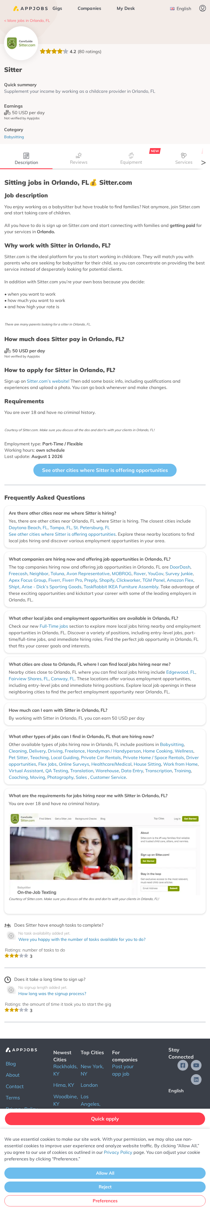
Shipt (14, 586)
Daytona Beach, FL (28, 527)
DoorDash (180, 567)
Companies (89, 8)
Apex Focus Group (27, 580)
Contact (15, 1086)
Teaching (39, 757)
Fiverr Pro (72, 580)
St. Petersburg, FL (92, 527)
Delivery (37, 751)
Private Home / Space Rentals (153, 757)
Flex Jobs (47, 764)
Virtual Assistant (26, 770)
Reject (105, 1186)
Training (182, 770)
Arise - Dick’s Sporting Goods (51, 586)
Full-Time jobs (54, 626)
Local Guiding (65, 757)
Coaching (18, 777)
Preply (90, 580)
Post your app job (123, 1070)
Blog (11, 1064)
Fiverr (54, 580)
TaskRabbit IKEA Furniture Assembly (121, 586)
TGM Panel (153, 580)
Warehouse (107, 770)
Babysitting (172, 744)
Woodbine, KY (65, 1100)
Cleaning (18, 751)
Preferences (105, 1200)
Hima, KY (63, 1085)
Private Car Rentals (101, 757)
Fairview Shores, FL (29, 678)
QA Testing (56, 770)
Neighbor (39, 573)
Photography (60, 777)
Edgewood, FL (180, 672)
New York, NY (92, 1070)
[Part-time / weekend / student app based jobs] (30, 8)
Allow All (105, 1173)
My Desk (126, 8)
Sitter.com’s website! (48, 381)
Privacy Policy (118, 1152)
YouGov (155, 573)
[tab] (26, 159)
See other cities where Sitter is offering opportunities (105, 470)
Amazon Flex (180, 580)
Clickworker (128, 580)
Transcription (158, 770)
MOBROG (122, 573)
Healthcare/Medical (111, 764)
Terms (13, 1097)
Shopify (106, 580)
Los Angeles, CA (90, 1103)
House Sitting (147, 764)
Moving (37, 777)
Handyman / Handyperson (114, 751)
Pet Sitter (18, 757)
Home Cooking (158, 751)
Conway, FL (63, 678)
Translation (81, 770)
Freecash (18, 573)
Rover (140, 573)
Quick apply (105, 1119)
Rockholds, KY (65, 1070)
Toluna (57, 573)
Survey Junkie (179, 573)
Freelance (75, 751)
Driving (55, 751)
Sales (82, 777)
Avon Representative (88, 573)
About (12, 1075)
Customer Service (108, 777)
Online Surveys (74, 764)
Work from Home (180, 764)
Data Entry (132, 770)
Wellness (184, 751)
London (89, 1085)
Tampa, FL (60, 527)
